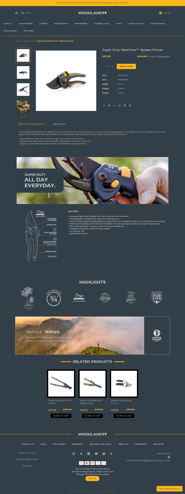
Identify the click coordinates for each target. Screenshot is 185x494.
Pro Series (29, 31)
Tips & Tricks (58, 444)
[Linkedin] (125, 105)
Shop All (7, 24)
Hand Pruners (26, 24)
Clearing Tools (102, 24)
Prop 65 (26, 466)
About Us (123, 444)
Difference (140, 444)
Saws (119, 24)
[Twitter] (119, 105)
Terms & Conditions (27, 459)
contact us (28, 444)
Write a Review (163, 56)
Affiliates (158, 444)
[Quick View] (70, 374)
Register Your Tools (101, 444)
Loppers (43, 24)
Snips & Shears (158, 24)
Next (23, 116)
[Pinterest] (130, 105)
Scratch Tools (136, 24)
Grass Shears (10, 31)
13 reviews (152, 56)
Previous (23, 46)
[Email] (109, 105)
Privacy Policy (27, 453)
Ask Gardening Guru (169, 488)
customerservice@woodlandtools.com (148, 461)
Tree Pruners (80, 24)
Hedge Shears (61, 24)
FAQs (43, 444)
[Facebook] (104, 105)
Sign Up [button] (92, 478)
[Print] (114, 105)
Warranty (77, 444)
